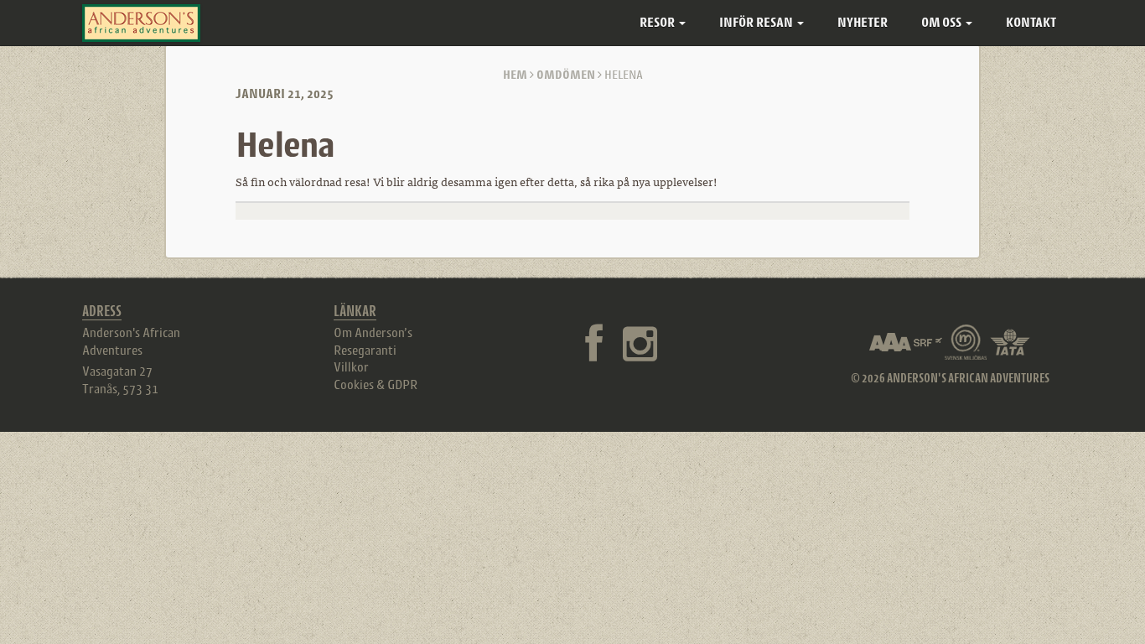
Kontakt (1031, 22)
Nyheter (862, 22)
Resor (658, 22)
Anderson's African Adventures (131, 341)
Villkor (351, 366)
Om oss (942, 22)
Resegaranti (365, 349)
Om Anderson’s (373, 332)
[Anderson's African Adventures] (141, 23)
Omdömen (565, 74)
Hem (515, 74)
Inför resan (757, 22)
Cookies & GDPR (375, 384)
